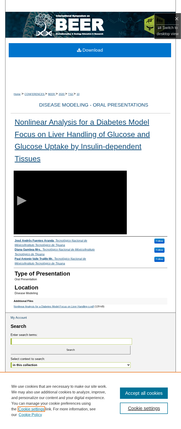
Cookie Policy (30, 415)
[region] (90, 400)
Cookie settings (31, 409)
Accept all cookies (144, 393)
